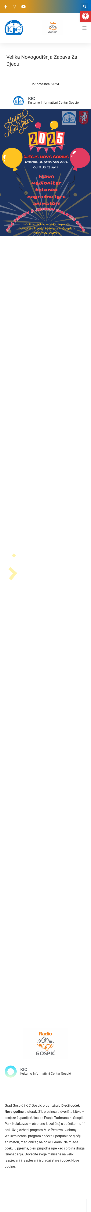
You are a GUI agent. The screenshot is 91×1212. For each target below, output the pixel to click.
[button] (85, 16)
